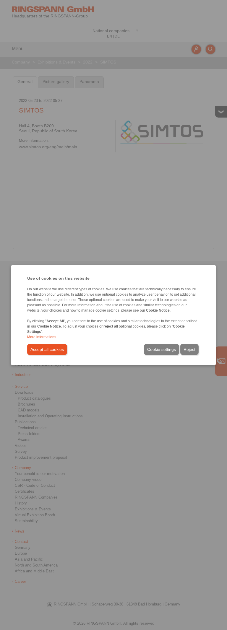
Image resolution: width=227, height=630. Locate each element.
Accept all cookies (47, 349)
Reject (189, 349)
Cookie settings (161, 349)
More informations (41, 336)
